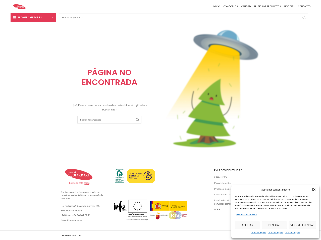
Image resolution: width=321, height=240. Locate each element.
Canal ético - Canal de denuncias (231, 194)
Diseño (79, 235)
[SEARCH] (304, 17)
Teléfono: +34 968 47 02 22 (76, 215)
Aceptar (247, 224)
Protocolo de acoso (224, 188)
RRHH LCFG (220, 177)
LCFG (217, 209)
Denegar (274, 224)
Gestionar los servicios (246, 214)
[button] (314, 189)
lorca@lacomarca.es (72, 219)
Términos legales (258, 232)
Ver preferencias (302, 224)
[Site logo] (19, 6)
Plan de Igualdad (222, 183)
